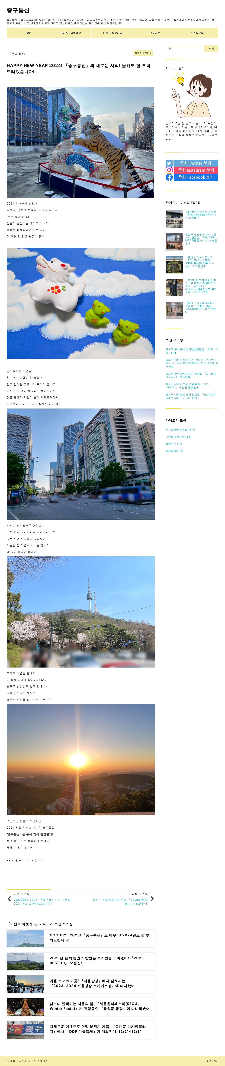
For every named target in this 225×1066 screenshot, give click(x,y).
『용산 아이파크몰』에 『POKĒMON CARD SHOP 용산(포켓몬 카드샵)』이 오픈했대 (199, 261)
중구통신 (18, 10)
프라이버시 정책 (27, 1060)
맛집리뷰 (155, 32)
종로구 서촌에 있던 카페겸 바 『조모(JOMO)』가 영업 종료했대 (188, 385)
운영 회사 (12, 1060)
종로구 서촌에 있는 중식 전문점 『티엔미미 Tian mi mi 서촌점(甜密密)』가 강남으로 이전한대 (192, 363)
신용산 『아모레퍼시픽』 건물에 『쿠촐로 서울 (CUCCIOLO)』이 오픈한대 (200, 307)
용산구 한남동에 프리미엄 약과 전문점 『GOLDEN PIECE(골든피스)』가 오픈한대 (201, 239)
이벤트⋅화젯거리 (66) (178, 436)
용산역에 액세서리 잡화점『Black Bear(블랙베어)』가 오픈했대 (201, 214)
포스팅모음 (197, 32)
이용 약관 (42, 1060)
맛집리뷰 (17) (174, 443)
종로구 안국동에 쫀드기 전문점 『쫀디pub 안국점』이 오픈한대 (191, 375)
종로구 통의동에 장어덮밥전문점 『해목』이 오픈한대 (192, 351)
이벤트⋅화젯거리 (112, 32)
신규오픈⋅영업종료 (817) (180, 429)
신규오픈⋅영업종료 (70, 32)
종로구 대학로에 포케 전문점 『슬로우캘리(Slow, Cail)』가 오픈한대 (191, 396)
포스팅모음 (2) (174, 450)
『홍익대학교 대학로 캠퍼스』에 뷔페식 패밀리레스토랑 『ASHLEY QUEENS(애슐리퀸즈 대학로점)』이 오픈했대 (201, 286)
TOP (28, 32)
